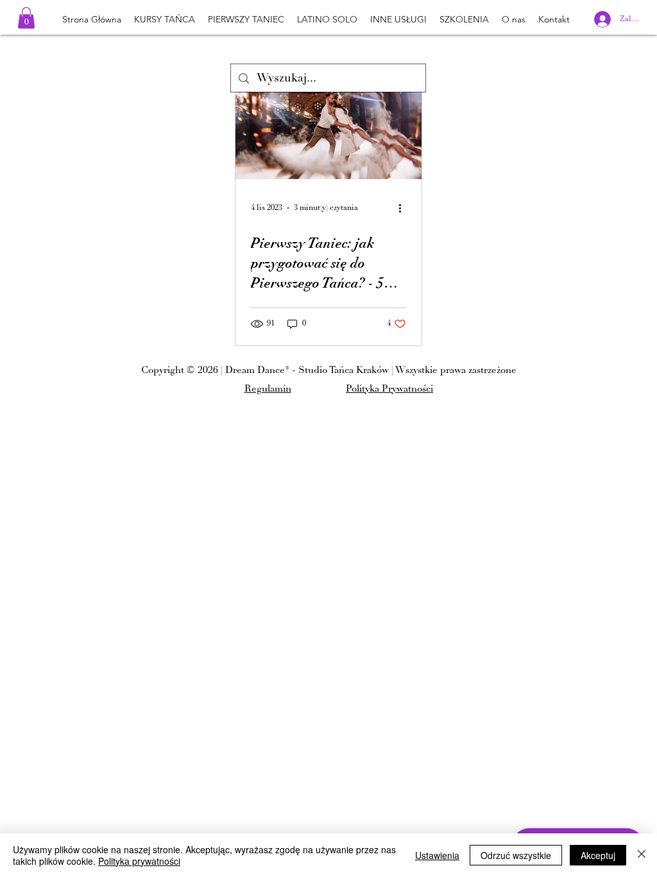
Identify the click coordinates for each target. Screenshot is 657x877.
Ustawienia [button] (437, 855)
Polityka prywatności (139, 861)
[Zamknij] (641, 855)
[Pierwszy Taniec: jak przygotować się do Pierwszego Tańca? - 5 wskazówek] (328, 126)
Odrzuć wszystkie (516, 855)
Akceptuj (598, 855)
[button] (26, 17)
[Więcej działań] (404, 208)
